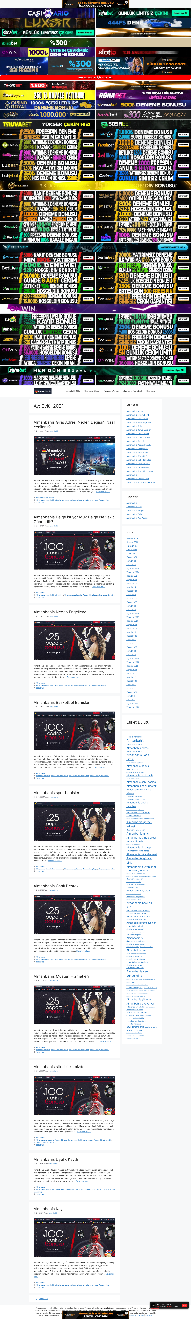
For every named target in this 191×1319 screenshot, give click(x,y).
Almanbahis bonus (43, 776)
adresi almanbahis (134, 737)
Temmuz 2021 (132, 707)
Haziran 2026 (132, 538)
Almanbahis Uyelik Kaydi (56, 1159)
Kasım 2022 (131, 647)
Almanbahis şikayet (90, 595)
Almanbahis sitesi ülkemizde (59, 1066)
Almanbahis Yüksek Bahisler (138, 445)
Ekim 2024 (131, 561)
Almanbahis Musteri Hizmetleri (61, 976)
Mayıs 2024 (131, 580)
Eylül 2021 (130, 700)
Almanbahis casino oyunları (79, 776)
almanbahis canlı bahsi (132, 779)
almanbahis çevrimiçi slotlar (134, 979)
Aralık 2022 (131, 643)
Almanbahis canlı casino (45, 1140)
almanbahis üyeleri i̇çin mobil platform (137, 985)
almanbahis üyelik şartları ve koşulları (137, 993)
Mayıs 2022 (131, 670)
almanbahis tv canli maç (135, 941)
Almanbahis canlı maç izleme (71, 500)
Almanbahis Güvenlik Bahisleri (139, 456)
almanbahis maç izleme (135, 897)
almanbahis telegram (133, 935)
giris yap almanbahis (135, 1018)
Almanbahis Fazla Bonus (137, 452)
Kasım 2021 (131, 692)
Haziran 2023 (132, 621)
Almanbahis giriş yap (62, 685)
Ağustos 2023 (132, 613)
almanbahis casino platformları (135, 810)
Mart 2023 (131, 632)
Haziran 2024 (132, 576)
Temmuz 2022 (132, 662)
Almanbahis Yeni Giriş (135, 968)
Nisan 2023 (131, 628)
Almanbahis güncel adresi (99, 776)
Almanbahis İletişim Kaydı (137, 415)
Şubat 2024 (131, 591)
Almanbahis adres (134, 744)
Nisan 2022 (131, 673)
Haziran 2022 (132, 666)
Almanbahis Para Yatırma (138, 910)
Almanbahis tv (104, 500)
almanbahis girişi (134, 841)
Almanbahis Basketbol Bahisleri (62, 702)
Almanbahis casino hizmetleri (136, 799)
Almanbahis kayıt (132, 887)
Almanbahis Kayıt (49, 1208)
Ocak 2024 (131, 595)
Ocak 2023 (131, 640)
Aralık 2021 (131, 688)
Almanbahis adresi (52, 500)
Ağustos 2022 (132, 658)
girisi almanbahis (146, 1015)
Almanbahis (150, 391)
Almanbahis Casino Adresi (138, 464)
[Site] (47, 134)
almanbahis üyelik (134, 987)
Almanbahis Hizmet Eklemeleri (139, 471)
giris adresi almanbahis (136, 1012)
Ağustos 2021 (132, 703)
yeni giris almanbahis (135, 1035)
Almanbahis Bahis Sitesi (45, 685)
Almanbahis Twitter (111, 391)
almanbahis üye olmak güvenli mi (135, 996)
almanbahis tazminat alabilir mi (135, 932)
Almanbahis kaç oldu (90, 500)
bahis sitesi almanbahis (135, 1007)
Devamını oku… (103, 492)
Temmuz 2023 (132, 617)
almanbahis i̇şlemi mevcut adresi (135, 884)
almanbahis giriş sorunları (133, 844)
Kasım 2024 (131, 557)
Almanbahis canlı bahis (59, 776)
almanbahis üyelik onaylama (147, 990)
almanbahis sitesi (134, 926)
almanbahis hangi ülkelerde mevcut (136, 873)
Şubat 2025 (131, 550)
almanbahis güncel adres (137, 851)
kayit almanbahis (135, 1026)
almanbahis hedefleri (132, 876)
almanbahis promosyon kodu (136, 919)
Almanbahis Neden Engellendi (60, 612)
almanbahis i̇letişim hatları (133, 882)
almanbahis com (133, 815)
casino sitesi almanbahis (134, 1010)
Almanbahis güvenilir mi (54, 595)
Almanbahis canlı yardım (134, 796)
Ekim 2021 (131, 696)
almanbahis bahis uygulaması (134, 763)
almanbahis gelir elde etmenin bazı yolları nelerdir (140, 818)
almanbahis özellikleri (149, 979)
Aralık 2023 (131, 598)
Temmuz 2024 (132, 572)
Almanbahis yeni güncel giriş (44, 1142)
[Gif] (95, 185)
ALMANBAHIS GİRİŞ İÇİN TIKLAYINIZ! (95, 77)
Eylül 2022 (131, 655)
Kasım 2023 (131, 602)
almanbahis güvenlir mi (137, 870)
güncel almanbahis (133, 1024)
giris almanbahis (132, 1015)
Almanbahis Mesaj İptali (137, 449)
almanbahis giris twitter (135, 830)
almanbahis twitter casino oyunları (136, 953)
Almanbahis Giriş (73, 391)
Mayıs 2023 (131, 625)
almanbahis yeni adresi (134, 965)
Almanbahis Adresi (134, 411)
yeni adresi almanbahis (134, 1033)
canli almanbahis (150, 1007)
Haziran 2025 (132, 542)
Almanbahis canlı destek (64, 1140)
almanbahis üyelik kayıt (150, 988)
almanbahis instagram (134, 879)
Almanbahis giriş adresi (74, 1189)
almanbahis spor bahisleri (135, 929)
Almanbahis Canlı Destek (56, 886)
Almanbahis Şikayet (91, 391)
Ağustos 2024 (132, 568)
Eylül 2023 (131, 610)
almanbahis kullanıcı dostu (133, 894)
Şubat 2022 (131, 681)
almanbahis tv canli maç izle (135, 944)
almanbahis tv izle (132, 947)
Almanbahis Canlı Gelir (136, 441)
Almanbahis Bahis (134, 751)
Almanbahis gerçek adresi (83, 1140)
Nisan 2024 (131, 583)
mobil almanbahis (151, 1027)
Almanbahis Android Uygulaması (141, 482)
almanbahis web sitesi (134, 956)
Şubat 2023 (131, 636)
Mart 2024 (131, 587)
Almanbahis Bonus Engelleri (138, 430)
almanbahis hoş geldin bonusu (147, 876)
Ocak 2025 (131, 553)
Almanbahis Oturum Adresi (138, 437)
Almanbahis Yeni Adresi (132, 391)
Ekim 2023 (131, 606)
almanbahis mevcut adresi (133, 899)
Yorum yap (40, 502)
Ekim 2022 (131, 651)
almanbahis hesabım (132, 1038)
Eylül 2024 (131, 565)
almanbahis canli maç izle (135, 772)
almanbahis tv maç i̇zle (146, 947)
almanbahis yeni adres (137, 962)
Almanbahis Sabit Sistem (137, 434)
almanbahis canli (132, 769)
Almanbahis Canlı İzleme (137, 419)
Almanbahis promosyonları (81, 685)
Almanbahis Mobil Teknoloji (138, 460)
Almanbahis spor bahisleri (57, 792)
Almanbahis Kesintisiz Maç (138, 467)
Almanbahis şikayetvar (106, 595)
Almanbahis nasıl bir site (73, 595)
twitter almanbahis (134, 1030)
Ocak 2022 (131, 685)
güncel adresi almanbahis (136, 1021)
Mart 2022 (131, 677)
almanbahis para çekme (136, 913)
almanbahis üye (130, 982)
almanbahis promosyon (138, 916)
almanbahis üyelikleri (132, 990)
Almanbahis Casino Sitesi (138, 812)
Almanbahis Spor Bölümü (137, 479)
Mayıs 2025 (131, 546)
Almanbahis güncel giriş (102, 1140)
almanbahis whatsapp (135, 959)
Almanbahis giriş (137, 833)
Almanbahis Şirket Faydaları (138, 422)
